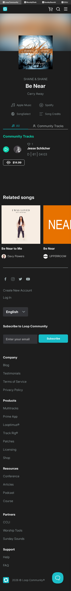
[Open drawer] (65, 9)
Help (6, 557)
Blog (6, 365)
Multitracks (10, 408)
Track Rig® (10, 433)
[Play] (6, 149)
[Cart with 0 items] (50, 9)
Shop (6, 458)
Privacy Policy (13, 390)
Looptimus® (11, 425)
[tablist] (35, 126)
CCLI (6, 522)
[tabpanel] (35, 153)
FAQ (6, 565)
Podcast (8, 493)
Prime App (10, 416)
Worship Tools (12, 530)
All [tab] (18, 126)
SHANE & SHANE (36, 79)
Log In (7, 297)
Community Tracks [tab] (50, 126)
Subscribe (53, 338)
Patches (8, 441)
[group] (14, 163)
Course (8, 501)
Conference (11, 476)
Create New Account (17, 290)
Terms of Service (15, 381)
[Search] (58, 9)
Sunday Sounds (13, 539)
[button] (7, 149)
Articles (8, 484)
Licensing (9, 449)
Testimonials (11, 373)
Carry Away (35, 94)
